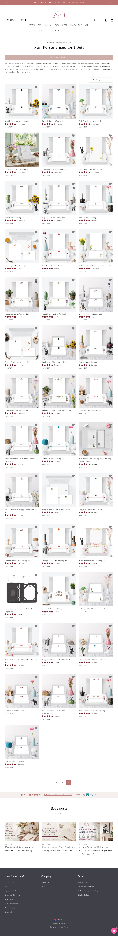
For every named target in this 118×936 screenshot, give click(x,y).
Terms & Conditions (86, 887)
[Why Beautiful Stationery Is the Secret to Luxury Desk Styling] (22, 831)
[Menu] (100, 20)
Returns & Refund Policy (88, 891)
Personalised (61, 25)
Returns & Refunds (12, 895)
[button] (10, 124)
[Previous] (8, 2)
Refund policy (10, 908)
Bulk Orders (9, 899)
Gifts (31, 31)
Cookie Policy (83, 895)
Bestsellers (35, 25)
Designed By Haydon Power (59, 927)
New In (47, 25)
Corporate (42, 31)
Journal (44, 887)
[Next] (110, 2)
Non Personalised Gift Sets (61, 42)
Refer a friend (10, 912)
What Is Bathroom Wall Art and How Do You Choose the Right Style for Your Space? (95, 850)
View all (59, 813)
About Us (55, 31)
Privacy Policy (83, 882)
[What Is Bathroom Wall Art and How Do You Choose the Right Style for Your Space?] (96, 831)
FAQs (7, 887)
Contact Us (9, 882)
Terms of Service (11, 904)
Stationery (76, 25)
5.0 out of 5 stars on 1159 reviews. (58, 795)
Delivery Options (11, 891)
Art (86, 25)
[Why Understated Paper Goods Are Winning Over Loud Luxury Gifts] (59, 831)
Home (49, 42)
